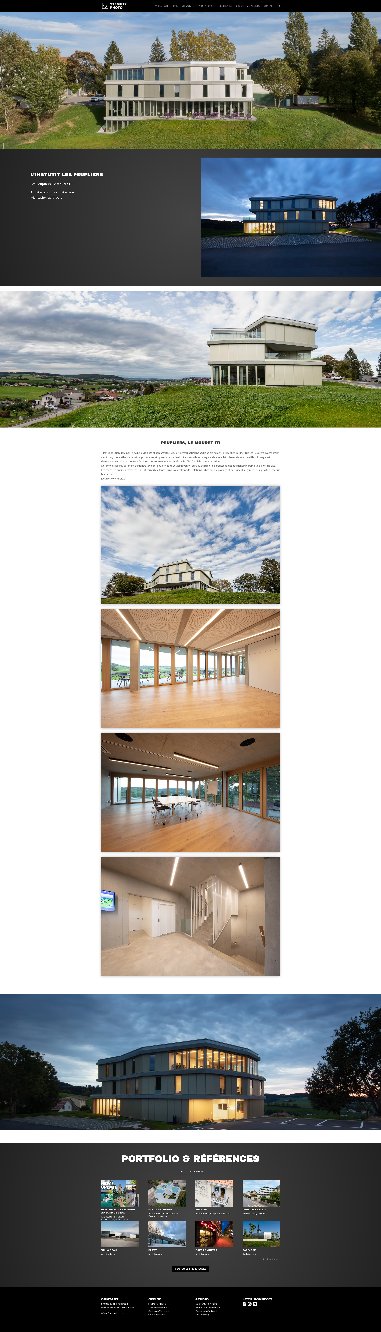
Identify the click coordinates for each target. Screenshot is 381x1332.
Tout (181, 1171)
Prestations (205, 6)
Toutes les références (190, 1269)
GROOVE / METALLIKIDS (248, 6)
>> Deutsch (161, 6)
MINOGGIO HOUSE (160, 1209)
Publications (122, 1219)
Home (175, 6)
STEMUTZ (187, 6)
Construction (170, 1213)
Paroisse (249, 1250)
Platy (152, 1250)
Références (225, 6)
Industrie (162, 1216)
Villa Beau (109, 1250)
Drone (152, 1216)
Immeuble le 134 (254, 1209)
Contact (269, 6)
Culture (120, 1216)
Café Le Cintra (206, 1250)
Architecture (196, 1171)
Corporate (216, 1213)
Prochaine (272, 1259)
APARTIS (201, 1209)
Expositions (107, 1219)
